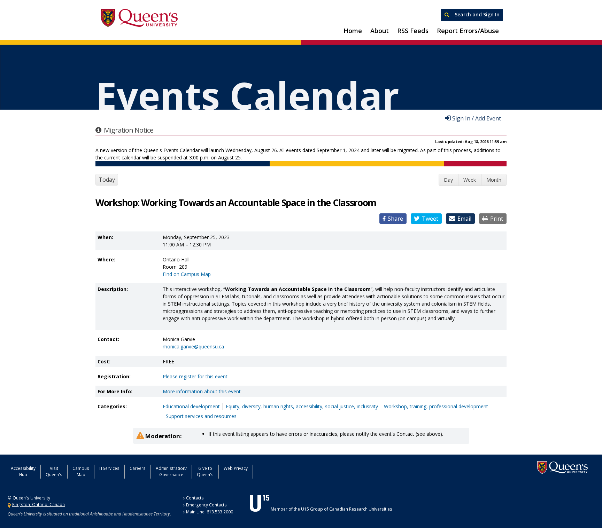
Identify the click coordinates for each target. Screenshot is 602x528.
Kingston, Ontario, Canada (38, 504)
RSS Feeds (413, 30)
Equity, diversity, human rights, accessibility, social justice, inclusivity (302, 406)
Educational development (191, 406)
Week (469, 179)
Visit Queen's (54, 471)
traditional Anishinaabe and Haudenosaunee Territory (119, 514)
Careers (138, 468)
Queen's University (139, 18)
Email (464, 218)
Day (448, 179)
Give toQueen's (205, 471)
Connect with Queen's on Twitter (267, 470)
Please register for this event (195, 376)
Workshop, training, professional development (436, 406)
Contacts (195, 498)
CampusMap (80, 471)
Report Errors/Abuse (468, 30)
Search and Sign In (476, 14)
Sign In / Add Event (476, 118)
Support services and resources (201, 416)
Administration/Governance (171, 471)
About (379, 30)
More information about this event (202, 391)
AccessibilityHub (23, 471)
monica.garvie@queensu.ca (193, 346)
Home (353, 30)
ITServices (109, 468)
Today (107, 179)
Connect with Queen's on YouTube (320, 470)
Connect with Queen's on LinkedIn (337, 470)
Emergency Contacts (206, 505)
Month (493, 179)
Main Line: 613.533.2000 (209, 512)
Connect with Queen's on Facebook (285, 470)
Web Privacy (236, 468)
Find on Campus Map (187, 274)
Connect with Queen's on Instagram (302, 470)
